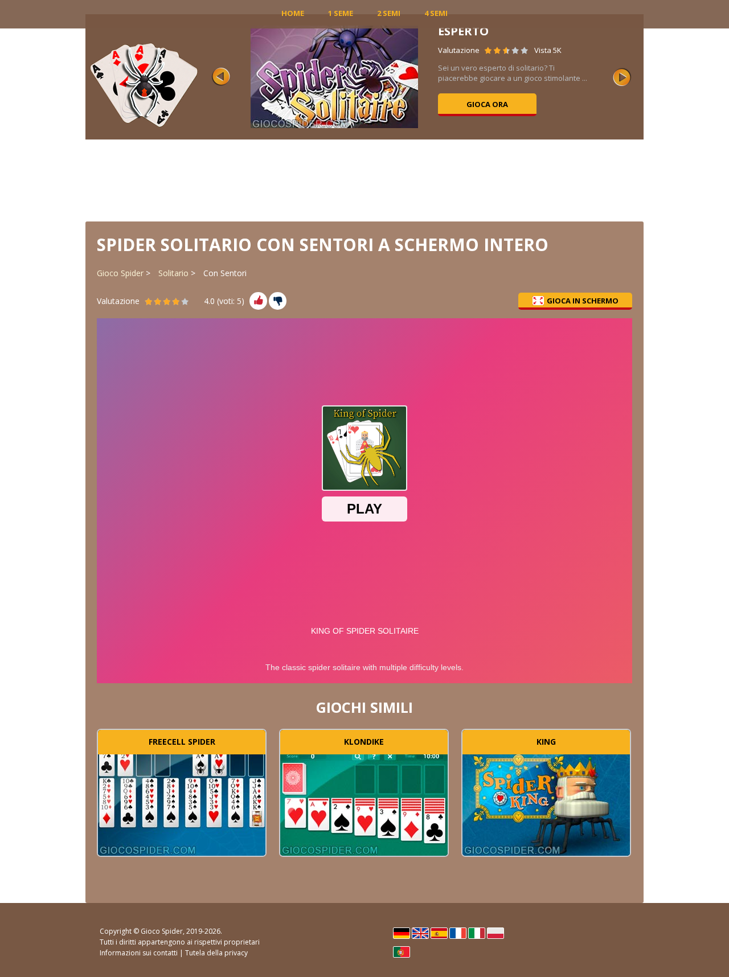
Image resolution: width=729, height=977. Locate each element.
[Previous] (221, 77)
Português (401, 952)
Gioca (182, 803)
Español (439, 933)
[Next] (622, 77)
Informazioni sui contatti (139, 953)
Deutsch (401, 933)
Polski (495, 933)
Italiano (476, 933)
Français (457, 933)
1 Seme (340, 13)
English (420, 933)
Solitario (173, 273)
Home (292, 13)
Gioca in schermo (583, 300)
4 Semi (436, 13)
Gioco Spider (120, 273)
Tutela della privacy (216, 953)
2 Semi (388, 13)
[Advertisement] (364, 179)
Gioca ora (487, 104)
